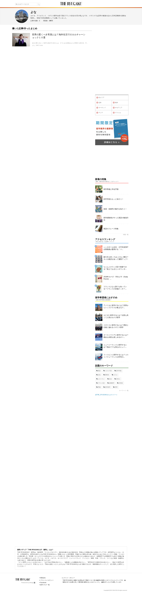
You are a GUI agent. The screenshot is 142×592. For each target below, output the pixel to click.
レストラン (101, 379)
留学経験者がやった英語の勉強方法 (116, 219)
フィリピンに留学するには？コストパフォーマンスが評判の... (116, 356)
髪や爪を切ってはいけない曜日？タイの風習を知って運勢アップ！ (116, 258)
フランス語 (101, 383)
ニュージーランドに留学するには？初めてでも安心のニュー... (115, 346)
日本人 (118, 379)
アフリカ (118, 112)
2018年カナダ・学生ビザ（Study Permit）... (116, 278)
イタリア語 (108, 370)
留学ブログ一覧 (45, 585)
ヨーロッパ (102, 107)
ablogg (31, 582)
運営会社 (43, 578)
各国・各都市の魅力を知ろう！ (115, 209)
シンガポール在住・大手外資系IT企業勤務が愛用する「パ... (116, 248)
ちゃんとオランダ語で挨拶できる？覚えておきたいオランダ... (115, 268)
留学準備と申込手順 (111, 189)
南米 (116, 102)
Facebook (43, 582)
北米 (100, 102)
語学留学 (107, 387)
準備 (99, 387)
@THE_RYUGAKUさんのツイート (106, 395)
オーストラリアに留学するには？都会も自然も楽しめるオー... (116, 336)
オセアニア (118, 107)
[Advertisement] (111, 60)
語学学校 (118, 370)
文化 (99, 375)
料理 (116, 387)
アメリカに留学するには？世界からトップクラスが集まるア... (116, 306)
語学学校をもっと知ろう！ (113, 199)
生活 (110, 379)
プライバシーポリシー (47, 580)
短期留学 (111, 383)
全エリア (101, 97)
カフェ (115, 375)
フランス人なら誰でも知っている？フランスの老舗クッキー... (115, 288)
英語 (99, 370)
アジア (101, 112)
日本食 (121, 383)
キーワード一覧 (123, 390)
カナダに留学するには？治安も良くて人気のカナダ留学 (116, 316)
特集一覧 (125, 234)
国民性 (107, 375)
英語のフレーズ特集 (111, 229)
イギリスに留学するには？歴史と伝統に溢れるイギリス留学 (116, 326)
